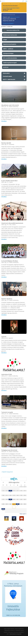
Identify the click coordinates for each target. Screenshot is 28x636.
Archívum (5, 67)
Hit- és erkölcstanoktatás (10, 58)
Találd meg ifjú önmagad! (10, 62)
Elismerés (11, 144)
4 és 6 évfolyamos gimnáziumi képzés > (11, 7)
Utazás (11, 182)
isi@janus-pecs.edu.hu (15, 17)
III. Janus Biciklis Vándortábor (9, 180)
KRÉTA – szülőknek (8, 48)
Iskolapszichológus (8, 53)
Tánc (10, 224)
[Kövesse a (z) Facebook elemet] (6, 518)
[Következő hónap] (25, 482)
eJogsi (5, 39)
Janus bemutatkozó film (12, 30)
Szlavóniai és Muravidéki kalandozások (12, 223)
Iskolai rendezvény (13, 106)
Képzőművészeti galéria (9, 44)
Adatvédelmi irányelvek (15, 634)
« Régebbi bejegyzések (7, 472)
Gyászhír (3, 336)
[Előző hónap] (3, 482)
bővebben (4, 121)
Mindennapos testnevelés (10, 35)
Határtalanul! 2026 (6, 374)
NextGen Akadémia (6, 299)
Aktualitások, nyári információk (10, 105)
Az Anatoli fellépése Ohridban (9, 261)
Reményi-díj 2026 (6, 143)
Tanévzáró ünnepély (7, 412)
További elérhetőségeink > (8, 23)
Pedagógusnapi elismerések (9, 450)
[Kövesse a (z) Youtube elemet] (21, 518)
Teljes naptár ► (23, 513)
